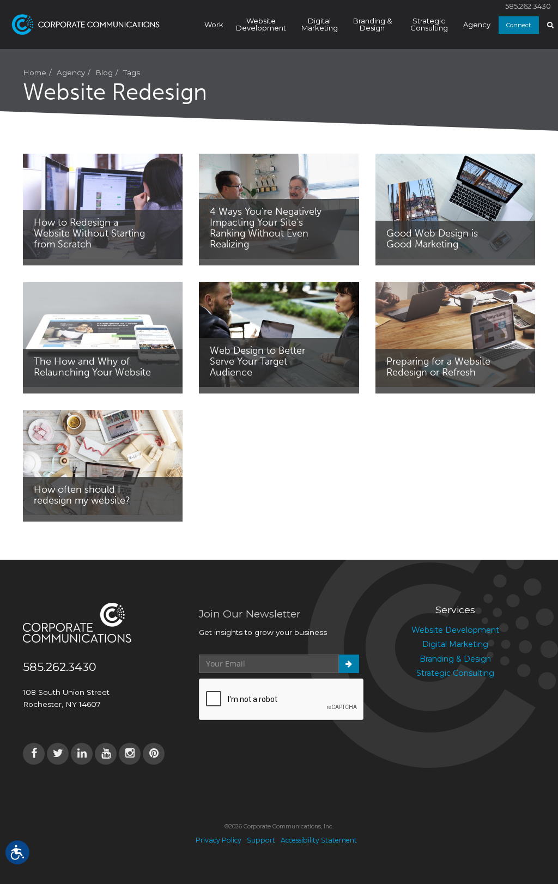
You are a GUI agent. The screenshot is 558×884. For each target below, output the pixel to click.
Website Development (261, 24)
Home (34, 72)
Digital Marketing (319, 24)
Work (213, 24)
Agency (476, 24)
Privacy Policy (218, 840)
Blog (104, 72)
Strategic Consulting (429, 24)
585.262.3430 (528, 6)
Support (261, 840)
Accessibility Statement (319, 840)
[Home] (93, 24)
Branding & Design (372, 24)
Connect (518, 25)
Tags (131, 72)
